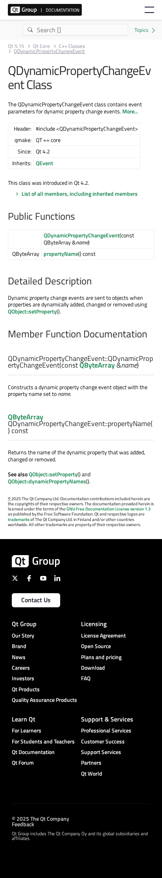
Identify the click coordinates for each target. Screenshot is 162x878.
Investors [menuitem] (23, 678)
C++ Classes (72, 46)
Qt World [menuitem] (91, 773)
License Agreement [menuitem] (103, 635)
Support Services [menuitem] (101, 752)
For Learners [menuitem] (26, 730)
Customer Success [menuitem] (103, 741)
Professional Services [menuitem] (106, 730)
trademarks (18, 519)
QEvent (44, 163)
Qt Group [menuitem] (24, 623)
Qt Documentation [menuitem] (33, 752)
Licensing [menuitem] (94, 623)
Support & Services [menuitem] (107, 719)
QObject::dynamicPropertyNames (47, 481)
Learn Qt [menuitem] (23, 719)
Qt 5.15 (16, 46)
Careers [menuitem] (21, 667)
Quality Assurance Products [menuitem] (44, 700)
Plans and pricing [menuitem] (101, 657)
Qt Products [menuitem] (26, 689)
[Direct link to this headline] (79, 217)
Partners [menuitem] (91, 762)
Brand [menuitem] (19, 646)
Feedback (23, 824)
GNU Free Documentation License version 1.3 (108, 509)
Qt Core (41, 46)
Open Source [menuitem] (96, 646)
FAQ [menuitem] (85, 678)
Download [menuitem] (93, 667)
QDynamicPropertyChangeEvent (82, 235)
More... (130, 111)
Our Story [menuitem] (23, 635)
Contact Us (36, 600)
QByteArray (97, 365)
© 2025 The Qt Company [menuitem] (40, 818)
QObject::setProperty (32, 311)
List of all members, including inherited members (80, 193)
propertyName (61, 254)
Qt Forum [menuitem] (23, 762)
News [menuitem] (19, 657)
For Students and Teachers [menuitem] (43, 741)
